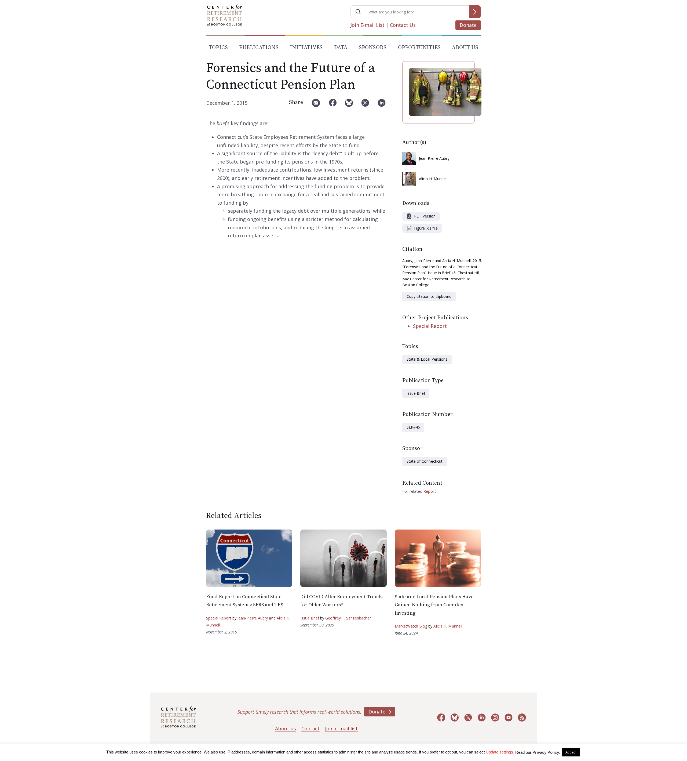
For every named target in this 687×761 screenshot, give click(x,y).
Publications (258, 47)
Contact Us (403, 25)
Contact (310, 728)
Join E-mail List (367, 25)
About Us (465, 47)
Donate (468, 25)
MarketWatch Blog (411, 626)
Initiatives (306, 47)
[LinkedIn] (382, 105)
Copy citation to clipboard (429, 296)
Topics (218, 47)
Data (341, 47)
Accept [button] (570, 752)
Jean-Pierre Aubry (434, 158)
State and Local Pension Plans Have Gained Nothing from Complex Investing (434, 605)
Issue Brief (416, 393)
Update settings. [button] (500, 752)
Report (429, 491)
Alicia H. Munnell (433, 178)
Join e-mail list (341, 728)
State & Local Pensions (427, 359)
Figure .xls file (426, 228)
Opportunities (419, 47)
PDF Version (425, 216)
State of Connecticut (425, 461)
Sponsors (373, 47)
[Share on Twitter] (365, 105)
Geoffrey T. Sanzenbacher (348, 618)
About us (285, 728)
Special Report (430, 326)
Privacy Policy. (546, 752)
